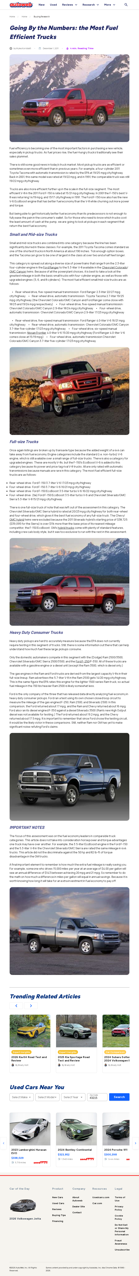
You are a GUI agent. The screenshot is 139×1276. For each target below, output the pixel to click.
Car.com (97, 1203)
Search (119, 1097)
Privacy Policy (119, 1208)
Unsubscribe (122, 1249)
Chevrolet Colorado (114, 267)
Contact (77, 1212)
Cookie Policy (119, 1217)
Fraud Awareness (121, 1242)
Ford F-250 (83, 661)
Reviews (57, 1209)
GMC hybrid (16, 519)
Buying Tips (59, 1215)
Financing (57, 1221)
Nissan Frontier (36, 333)
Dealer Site (78, 1206)
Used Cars (58, 1203)
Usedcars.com (100, 1197)
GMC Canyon (17, 271)
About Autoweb (77, 1199)
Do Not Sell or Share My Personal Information (121, 1229)
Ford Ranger (51, 267)
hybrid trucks (66, 528)
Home (12, 16)
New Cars (57, 1197)
